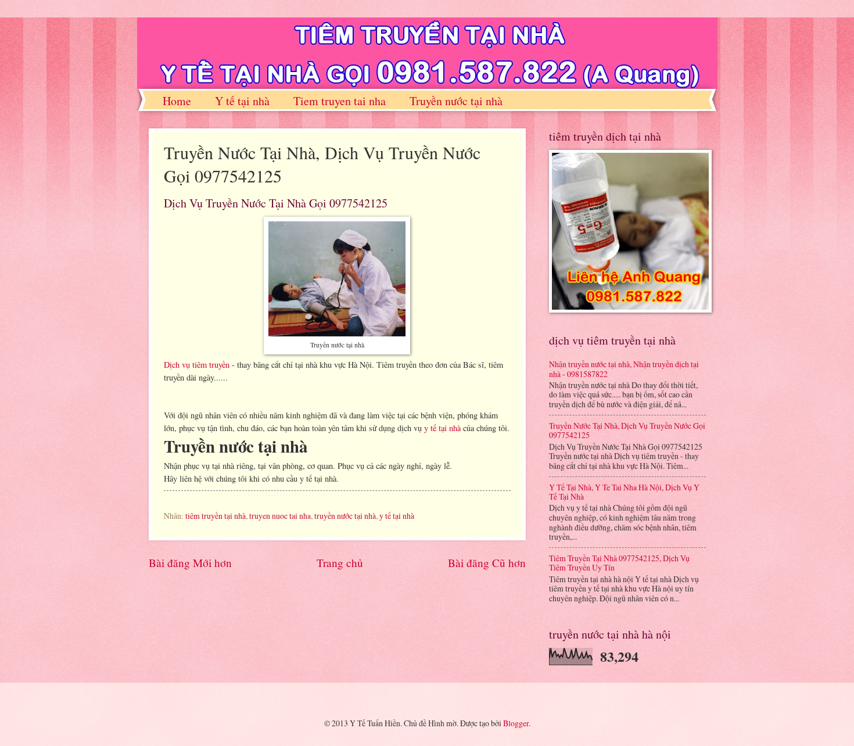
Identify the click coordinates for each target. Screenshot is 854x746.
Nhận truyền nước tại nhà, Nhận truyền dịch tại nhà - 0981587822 (624, 368)
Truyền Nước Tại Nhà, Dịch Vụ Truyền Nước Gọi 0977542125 (627, 430)
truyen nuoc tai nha (280, 515)
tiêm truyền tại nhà (215, 515)
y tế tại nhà (442, 427)
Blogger (516, 723)
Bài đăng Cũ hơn (487, 562)
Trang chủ (340, 562)
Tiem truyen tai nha (339, 101)
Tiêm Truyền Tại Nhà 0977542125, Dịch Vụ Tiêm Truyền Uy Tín (619, 563)
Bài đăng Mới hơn (190, 562)
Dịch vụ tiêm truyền (196, 364)
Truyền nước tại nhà (456, 101)
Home (177, 101)
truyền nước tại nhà (345, 515)
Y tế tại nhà (242, 101)
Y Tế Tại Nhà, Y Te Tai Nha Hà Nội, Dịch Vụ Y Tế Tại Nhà (624, 492)
